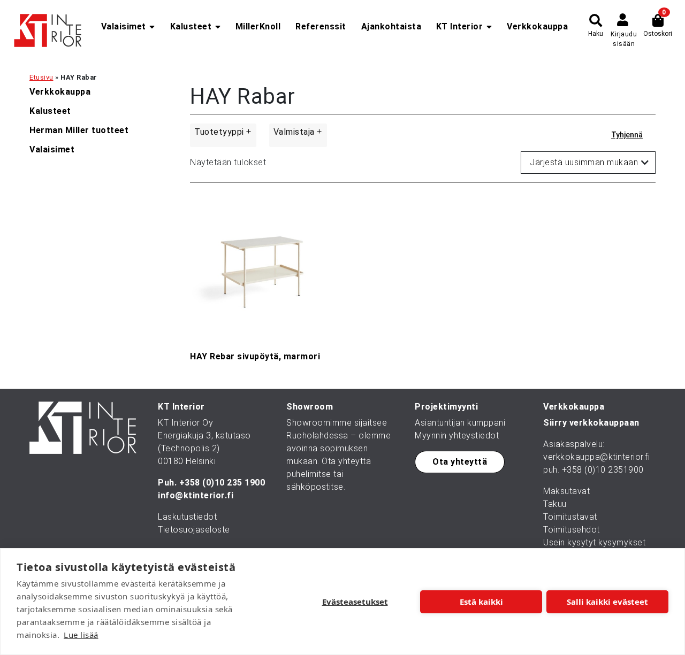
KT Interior (459, 26)
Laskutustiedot (187, 517)
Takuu (555, 504)
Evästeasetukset (355, 601)
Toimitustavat (570, 517)
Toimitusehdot (571, 530)
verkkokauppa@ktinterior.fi (596, 457)
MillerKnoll (258, 26)
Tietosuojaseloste (194, 530)
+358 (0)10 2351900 (603, 470)
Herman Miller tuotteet (78, 130)
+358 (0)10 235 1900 (222, 482)
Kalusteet (191, 26)
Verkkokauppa (537, 26)
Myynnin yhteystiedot (457, 435)
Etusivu (41, 77)
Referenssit (320, 26)
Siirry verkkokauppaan (591, 423)
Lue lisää (81, 634)
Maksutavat (566, 491)
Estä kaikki (481, 601)
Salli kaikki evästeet (607, 601)
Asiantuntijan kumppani (460, 423)
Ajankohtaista (391, 26)
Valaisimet (123, 26)
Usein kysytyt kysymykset (594, 542)
